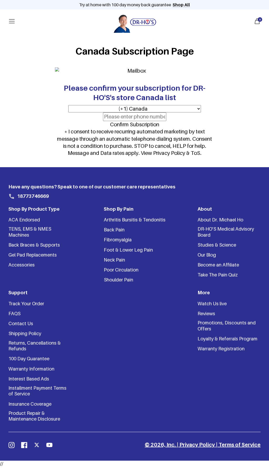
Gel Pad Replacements (32, 255)
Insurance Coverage (29, 404)
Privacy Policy (197, 445)
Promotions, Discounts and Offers (227, 325)
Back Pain (114, 229)
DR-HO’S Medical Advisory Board (226, 231)
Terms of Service (240, 445)
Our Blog (207, 255)
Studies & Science (217, 245)
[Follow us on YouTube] (49, 445)
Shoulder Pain (118, 279)
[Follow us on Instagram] (11, 445)
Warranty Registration (221, 348)
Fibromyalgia (118, 239)
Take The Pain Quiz (218, 274)
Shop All (181, 4)
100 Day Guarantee (28, 358)
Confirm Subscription (134, 124)
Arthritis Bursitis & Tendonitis (134, 219)
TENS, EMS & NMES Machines (29, 231)
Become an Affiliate (218, 265)
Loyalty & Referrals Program (227, 338)
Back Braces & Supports (34, 245)
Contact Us (20, 323)
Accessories (21, 265)
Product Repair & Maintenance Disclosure (34, 416)
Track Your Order (26, 303)
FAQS (14, 313)
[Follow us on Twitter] (37, 445)
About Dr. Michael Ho (220, 219)
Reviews (206, 313)
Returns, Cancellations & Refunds (34, 345)
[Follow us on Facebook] (24, 445)
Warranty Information (31, 369)
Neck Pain (114, 260)
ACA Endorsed (24, 219)
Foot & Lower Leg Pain (128, 250)
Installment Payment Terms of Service (37, 390)
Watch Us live (212, 303)
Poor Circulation (121, 270)
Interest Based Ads (28, 379)
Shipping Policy (24, 333)
